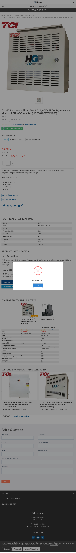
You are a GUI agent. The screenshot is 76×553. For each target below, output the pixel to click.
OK (38, 286)
